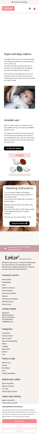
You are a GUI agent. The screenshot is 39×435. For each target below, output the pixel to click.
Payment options (7, 290)
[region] (19, 419)
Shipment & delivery (8, 288)
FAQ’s (4, 285)
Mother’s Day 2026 (8, 400)
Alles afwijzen (19, 431)
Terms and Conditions (9, 293)
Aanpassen (19, 426)
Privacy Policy (6, 304)
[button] (29, 8)
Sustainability (6, 282)
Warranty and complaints (10, 299)
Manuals (5, 296)
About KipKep (6, 279)
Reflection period (7, 301)
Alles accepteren (19, 421)
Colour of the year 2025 (9, 403)
